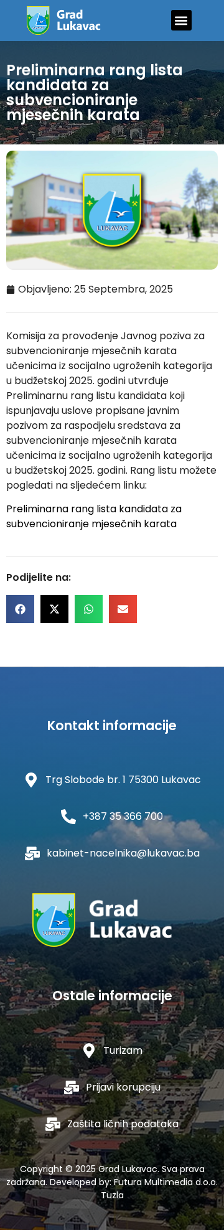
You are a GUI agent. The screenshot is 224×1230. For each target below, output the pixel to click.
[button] (181, 20)
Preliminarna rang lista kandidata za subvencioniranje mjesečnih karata (94, 516)
